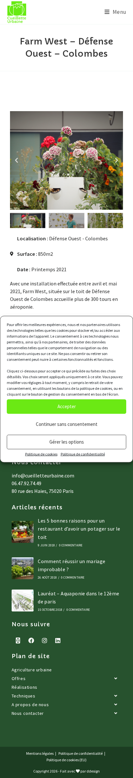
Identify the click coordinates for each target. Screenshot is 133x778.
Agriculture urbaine (32, 670)
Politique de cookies (41, 453)
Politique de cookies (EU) (66, 759)
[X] (18, 640)
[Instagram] (44, 640)
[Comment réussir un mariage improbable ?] (23, 568)
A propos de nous (30, 704)
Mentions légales (40, 753)
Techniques (24, 696)
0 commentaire (71, 545)
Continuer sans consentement (66, 424)
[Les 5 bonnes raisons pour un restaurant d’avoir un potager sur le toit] (23, 532)
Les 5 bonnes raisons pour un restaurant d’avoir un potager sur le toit (79, 528)
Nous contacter (28, 713)
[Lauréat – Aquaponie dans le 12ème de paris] (23, 600)
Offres (19, 678)
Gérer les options (66, 442)
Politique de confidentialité (83, 453)
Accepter (66, 406)
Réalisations (24, 687)
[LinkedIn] (58, 640)
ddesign (93, 771)
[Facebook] (31, 640)
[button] (16, 160)
